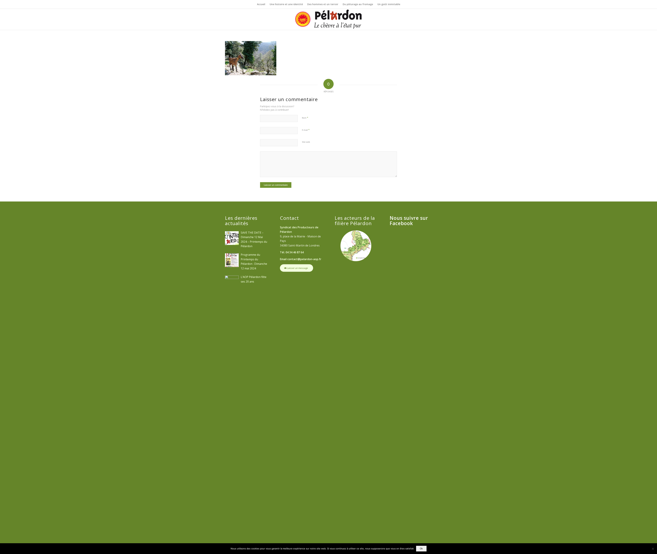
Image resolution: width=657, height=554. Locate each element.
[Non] (652, 548)
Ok (421, 548)
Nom (305, 117)
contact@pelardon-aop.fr (304, 259)
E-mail (306, 129)
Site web (306, 142)
